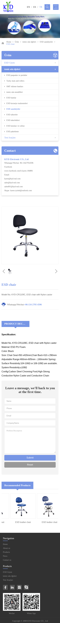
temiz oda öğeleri (29, 42)
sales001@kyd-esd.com (13, 187)
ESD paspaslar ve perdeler (16, 75)
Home (8, 42)
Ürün (17, 42)
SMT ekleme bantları (14, 86)
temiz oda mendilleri (14, 92)
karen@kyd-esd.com (12, 179)
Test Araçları (9, 137)
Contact (10, 150)
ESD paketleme (12, 131)
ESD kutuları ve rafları (15, 126)
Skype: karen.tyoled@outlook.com (18, 190)
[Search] (47, 7)
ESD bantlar (11, 98)
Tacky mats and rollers (15, 81)
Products (6, 552)
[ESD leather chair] (20, 506)
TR (40, 7)
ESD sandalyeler (46, 42)
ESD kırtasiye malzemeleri (17, 103)
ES (34, 7)
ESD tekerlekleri (13, 120)
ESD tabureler (12, 115)
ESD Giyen (9, 63)
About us (6, 548)
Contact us (7, 560)
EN (28, 7)
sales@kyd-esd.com (12, 183)
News (5, 556)
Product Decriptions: (16, 323)
